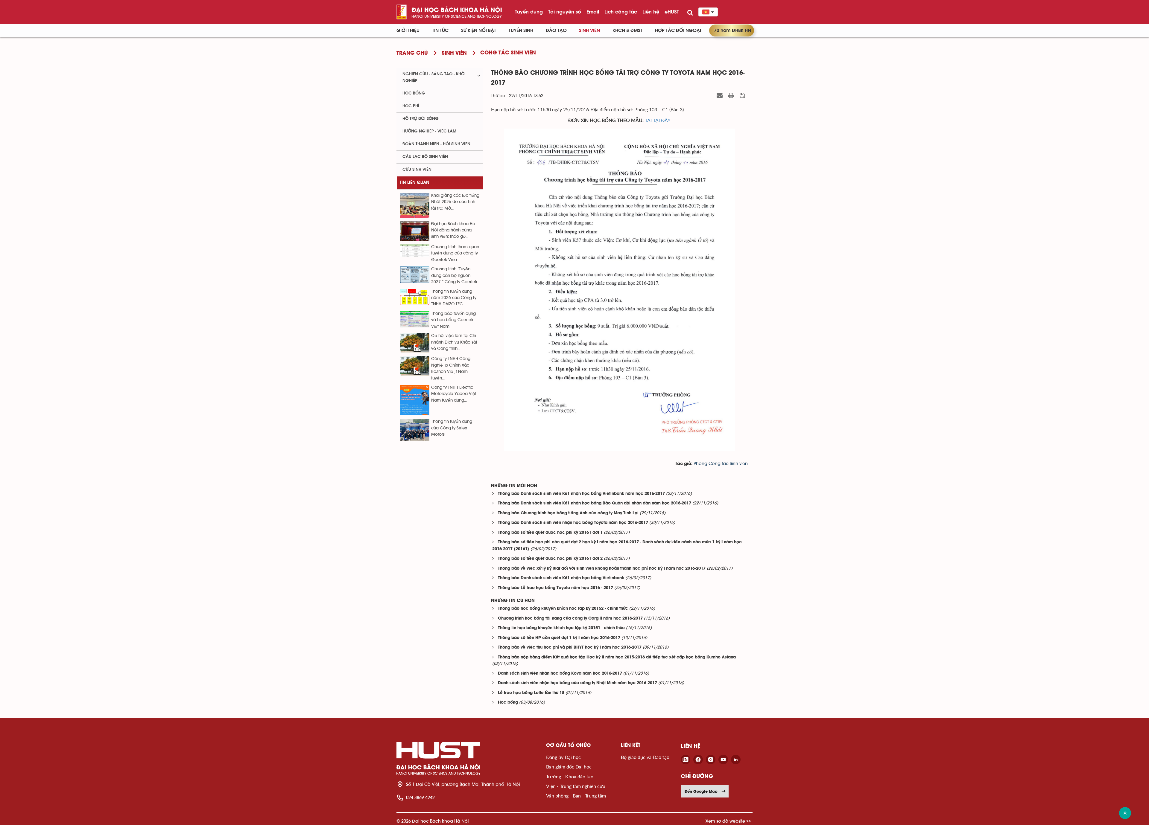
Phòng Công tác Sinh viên (721, 463)
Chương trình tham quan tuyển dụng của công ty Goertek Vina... (455, 253)
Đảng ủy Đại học (563, 757)
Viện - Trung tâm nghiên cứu (575, 786)
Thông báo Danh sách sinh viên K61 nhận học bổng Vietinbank (561, 578)
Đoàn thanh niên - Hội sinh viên (436, 144)
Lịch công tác (620, 11)
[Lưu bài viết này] (743, 95)
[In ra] (731, 95)
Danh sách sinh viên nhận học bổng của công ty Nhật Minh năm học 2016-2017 (577, 683)
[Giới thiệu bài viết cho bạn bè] (720, 95)
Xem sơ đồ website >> (728, 821)
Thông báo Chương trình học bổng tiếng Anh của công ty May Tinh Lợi (568, 513)
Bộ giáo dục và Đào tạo (645, 757)
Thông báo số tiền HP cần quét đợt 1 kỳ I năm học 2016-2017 (559, 638)
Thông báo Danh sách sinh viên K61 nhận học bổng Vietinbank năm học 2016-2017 (581, 494)
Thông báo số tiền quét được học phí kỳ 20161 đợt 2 (550, 559)
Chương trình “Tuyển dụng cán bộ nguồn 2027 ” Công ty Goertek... (455, 275)
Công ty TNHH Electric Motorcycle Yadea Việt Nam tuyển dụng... (453, 393)
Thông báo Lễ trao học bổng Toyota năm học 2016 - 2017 (555, 588)
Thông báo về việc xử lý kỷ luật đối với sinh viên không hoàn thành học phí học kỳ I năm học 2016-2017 (602, 569)
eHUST (672, 11)
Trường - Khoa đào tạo (569, 776)
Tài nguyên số (564, 11)
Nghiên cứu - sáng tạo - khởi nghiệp (434, 77)
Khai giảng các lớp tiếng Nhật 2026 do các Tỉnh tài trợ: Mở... (455, 202)
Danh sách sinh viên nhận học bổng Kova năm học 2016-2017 (560, 673)
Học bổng (508, 702)
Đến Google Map (701, 791)
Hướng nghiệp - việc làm (429, 131)
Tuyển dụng (529, 11)
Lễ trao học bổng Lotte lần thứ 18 (531, 693)
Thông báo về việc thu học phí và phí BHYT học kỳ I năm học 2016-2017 (570, 647)
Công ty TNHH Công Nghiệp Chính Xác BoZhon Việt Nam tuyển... (450, 368)
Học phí (410, 106)
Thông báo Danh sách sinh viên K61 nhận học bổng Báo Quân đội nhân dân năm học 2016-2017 (594, 503)
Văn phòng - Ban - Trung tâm (576, 795)
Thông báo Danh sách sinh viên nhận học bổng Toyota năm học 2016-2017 (573, 523)
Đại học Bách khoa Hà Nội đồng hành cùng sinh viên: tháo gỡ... (453, 230)
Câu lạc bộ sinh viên (425, 157)
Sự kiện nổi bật (478, 30)
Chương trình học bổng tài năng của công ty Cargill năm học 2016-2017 (570, 618)
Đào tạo (556, 30)
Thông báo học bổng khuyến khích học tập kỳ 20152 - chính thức (563, 609)
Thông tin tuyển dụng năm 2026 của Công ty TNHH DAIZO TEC (453, 297)
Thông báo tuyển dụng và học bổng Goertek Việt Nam (453, 320)
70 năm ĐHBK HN (732, 30)
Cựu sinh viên (416, 169)
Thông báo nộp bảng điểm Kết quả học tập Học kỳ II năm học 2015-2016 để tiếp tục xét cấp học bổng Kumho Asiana (617, 657)
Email (592, 11)
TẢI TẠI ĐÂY (658, 120)
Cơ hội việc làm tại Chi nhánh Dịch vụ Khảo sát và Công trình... (454, 342)
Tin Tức (440, 30)
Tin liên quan (414, 182)
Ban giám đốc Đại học (569, 766)
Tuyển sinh (521, 30)
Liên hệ (650, 11)
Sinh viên (589, 30)
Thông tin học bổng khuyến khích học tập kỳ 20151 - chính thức (561, 628)
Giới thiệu (408, 30)
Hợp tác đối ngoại (678, 30)
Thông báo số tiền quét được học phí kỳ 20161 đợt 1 (550, 533)
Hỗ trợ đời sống (420, 119)
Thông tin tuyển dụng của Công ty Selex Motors (451, 428)
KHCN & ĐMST (627, 30)
